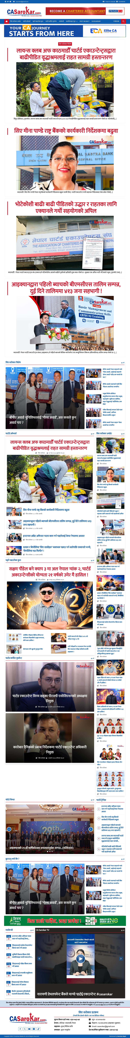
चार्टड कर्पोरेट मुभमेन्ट (14, 658)
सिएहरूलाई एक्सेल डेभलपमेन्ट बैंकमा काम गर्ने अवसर (22, 946)
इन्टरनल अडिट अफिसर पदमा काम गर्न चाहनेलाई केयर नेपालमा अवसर (54, 536)
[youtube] (11, 2)
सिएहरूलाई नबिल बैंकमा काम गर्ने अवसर (22, 965)
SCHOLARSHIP (96, 21)
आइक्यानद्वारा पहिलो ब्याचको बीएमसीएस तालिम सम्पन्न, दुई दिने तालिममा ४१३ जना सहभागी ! (66, 288)
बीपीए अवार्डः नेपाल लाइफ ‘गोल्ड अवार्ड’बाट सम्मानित (112, 424)
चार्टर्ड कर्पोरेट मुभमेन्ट (51, 21)
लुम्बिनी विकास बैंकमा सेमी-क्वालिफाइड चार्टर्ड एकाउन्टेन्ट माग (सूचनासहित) (22, 956)
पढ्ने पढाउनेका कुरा (13, 560)
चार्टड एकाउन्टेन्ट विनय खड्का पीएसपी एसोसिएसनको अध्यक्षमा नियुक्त (50, 698)
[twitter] (8, 2)
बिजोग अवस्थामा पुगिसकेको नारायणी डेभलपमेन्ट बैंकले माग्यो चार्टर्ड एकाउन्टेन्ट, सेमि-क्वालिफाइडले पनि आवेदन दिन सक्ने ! (22, 992)
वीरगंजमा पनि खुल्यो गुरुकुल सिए (33, 649)
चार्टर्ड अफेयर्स (26, 21)
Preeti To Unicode (110, 2)
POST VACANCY (84, 21)
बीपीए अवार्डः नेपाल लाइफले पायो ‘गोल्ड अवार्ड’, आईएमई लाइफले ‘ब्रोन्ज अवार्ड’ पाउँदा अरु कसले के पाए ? (112, 373)
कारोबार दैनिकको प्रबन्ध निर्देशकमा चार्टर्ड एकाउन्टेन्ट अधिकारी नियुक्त (50, 749)
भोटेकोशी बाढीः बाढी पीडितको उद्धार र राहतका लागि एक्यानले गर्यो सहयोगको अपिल (66, 208)
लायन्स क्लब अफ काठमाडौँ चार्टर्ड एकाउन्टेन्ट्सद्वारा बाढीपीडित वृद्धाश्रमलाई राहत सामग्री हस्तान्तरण (66, 54)
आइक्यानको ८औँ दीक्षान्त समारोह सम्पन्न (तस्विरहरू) (35, 848)
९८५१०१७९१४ (121, 2)
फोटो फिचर (10, 800)
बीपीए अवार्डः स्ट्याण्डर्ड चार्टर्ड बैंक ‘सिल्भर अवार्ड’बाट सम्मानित (112, 385)
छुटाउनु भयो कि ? (12, 859)
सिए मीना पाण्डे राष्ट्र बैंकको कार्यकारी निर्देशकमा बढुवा (66, 131)
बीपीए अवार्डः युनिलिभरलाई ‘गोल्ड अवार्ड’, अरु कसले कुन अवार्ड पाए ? (42, 420)
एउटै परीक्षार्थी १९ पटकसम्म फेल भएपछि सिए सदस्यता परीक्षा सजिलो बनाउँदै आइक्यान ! (79, 649)
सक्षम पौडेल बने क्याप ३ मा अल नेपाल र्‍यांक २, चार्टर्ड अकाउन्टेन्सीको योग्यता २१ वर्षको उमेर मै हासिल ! (50, 572)
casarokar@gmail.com (22, 2)
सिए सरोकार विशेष (13, 362)
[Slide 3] (52, 851)
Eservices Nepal (121, 1036)
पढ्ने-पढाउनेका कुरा (38, 21)
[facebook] (6, 2)
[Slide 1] (47, 851)
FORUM (116, 21)
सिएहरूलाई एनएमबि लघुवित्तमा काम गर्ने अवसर (22, 974)
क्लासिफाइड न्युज (70, 21)
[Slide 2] (49, 851)
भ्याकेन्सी (61, 21)
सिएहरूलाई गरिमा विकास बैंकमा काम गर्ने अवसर (20, 983)
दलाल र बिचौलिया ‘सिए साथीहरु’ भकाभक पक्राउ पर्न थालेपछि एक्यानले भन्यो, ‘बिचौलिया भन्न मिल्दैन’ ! (57, 549)
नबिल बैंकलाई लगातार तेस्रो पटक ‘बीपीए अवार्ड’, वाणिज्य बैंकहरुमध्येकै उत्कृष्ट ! (112, 412)
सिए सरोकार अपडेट (15, 21)
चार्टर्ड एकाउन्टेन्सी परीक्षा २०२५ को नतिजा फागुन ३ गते (78, 638)
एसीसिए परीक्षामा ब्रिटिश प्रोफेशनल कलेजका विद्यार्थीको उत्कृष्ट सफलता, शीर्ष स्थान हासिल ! (33, 638)
